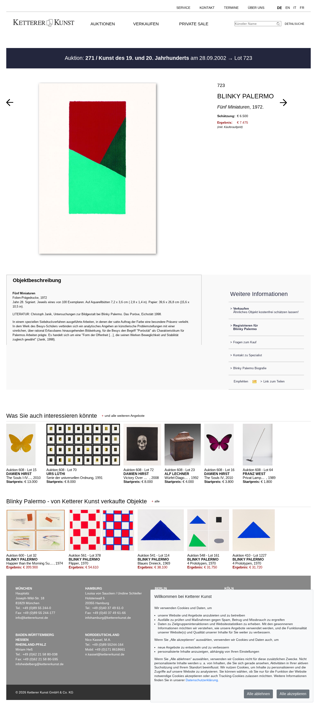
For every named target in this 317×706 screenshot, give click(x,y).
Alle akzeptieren (293, 694)
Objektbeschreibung (37, 280)
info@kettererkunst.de (32, 617)
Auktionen (103, 24)
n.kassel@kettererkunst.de (104, 654)
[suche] (278, 24)
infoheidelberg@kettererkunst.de (40, 664)
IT (294, 8)
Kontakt (207, 8)
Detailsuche (294, 24)
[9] (283, 102)
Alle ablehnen (258, 694)
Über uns (256, 8)
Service (183, 8)
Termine (231, 8)
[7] (9, 102)
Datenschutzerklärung (202, 680)
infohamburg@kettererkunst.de (108, 617)
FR (302, 8)
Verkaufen (146, 24)
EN (287, 8)
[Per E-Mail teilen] (253, 381)
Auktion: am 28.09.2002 (146, 58)
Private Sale (193, 24)
